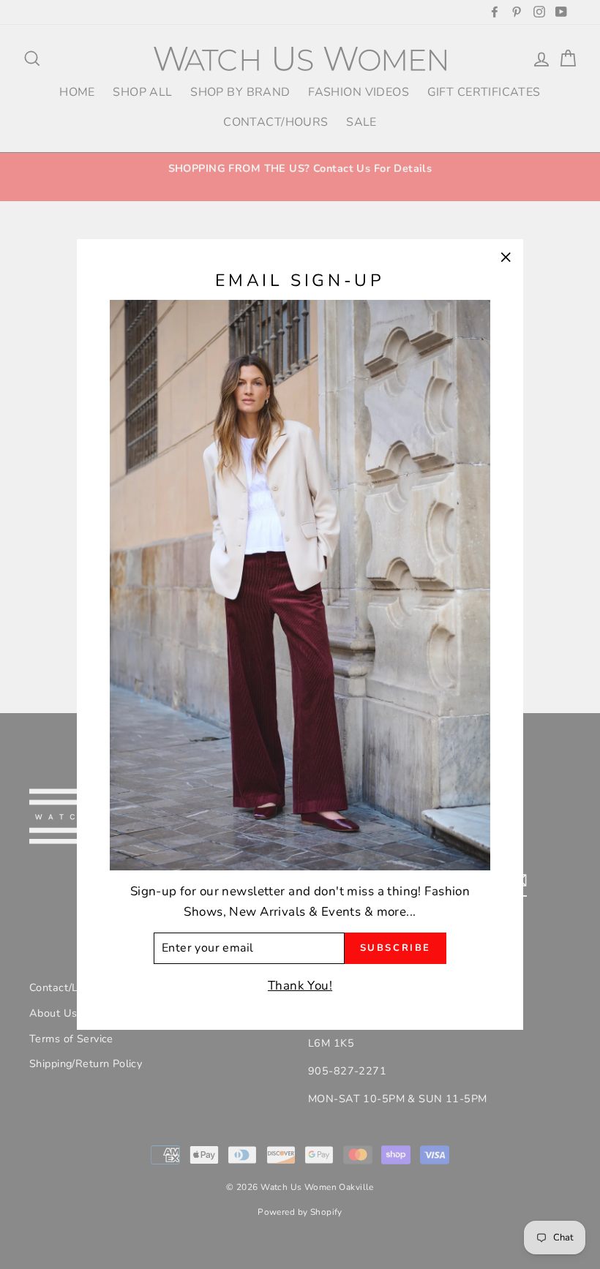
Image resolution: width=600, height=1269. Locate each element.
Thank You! (300, 985)
